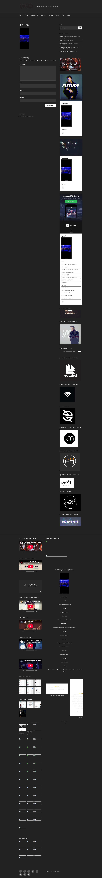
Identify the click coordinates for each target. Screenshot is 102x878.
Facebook (50, 15)
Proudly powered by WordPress (53, 871)
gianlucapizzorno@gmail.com (64, 604)
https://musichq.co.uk (64, 654)
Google (57, 15)
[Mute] (76, 351)
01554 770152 (64, 662)
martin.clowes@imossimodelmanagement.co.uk (64, 627)
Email (22, 90)
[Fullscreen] (40, 552)
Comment (22, 64)
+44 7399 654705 (64, 635)
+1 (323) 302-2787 (64, 612)
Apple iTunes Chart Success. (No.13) (68, 51)
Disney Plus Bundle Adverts (66, 40)
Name (22, 83)
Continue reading (81, 711)
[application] (71, 351)
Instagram (43, 15)
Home (20, 15)
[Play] (61, 351)
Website (22, 97)
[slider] (69, 351)
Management (34, 15)
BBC (63, 15)
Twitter (68, 15)
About (26, 15)
